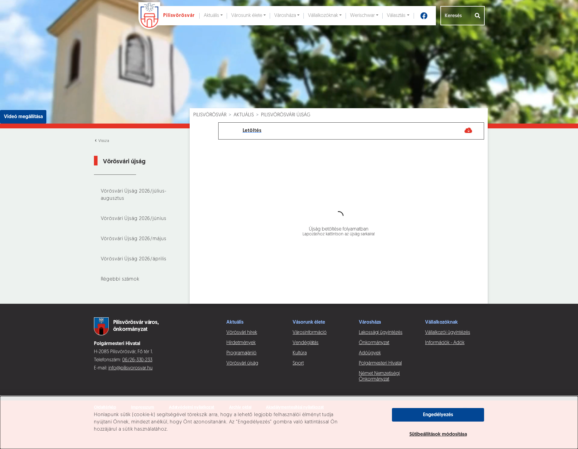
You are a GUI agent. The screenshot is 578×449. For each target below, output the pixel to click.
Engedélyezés (438, 415)
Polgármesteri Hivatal (380, 363)
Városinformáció (310, 332)
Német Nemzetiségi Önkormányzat (379, 376)
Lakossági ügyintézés (380, 332)
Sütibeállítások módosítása (438, 434)
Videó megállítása (23, 117)
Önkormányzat (374, 343)
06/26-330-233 (137, 360)
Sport (298, 363)
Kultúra (300, 353)
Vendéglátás (306, 343)
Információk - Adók (445, 343)
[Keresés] (478, 15)
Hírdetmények (241, 343)
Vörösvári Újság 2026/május (133, 239)
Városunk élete (246, 15)
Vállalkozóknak (323, 15)
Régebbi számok (120, 279)
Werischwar (362, 15)
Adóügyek (370, 353)
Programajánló (241, 353)
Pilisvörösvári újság (285, 115)
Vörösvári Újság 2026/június (133, 218)
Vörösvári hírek (241, 332)
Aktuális (211, 15)
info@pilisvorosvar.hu (130, 368)
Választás (396, 15)
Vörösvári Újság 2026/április (133, 259)
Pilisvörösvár (209, 115)
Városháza (285, 15)
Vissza (103, 141)
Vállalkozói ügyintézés (447, 332)
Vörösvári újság (242, 363)
